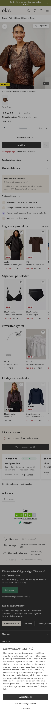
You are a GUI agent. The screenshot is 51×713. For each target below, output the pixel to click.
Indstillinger (26, 708)
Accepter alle (25, 697)
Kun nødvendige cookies (25, 703)
